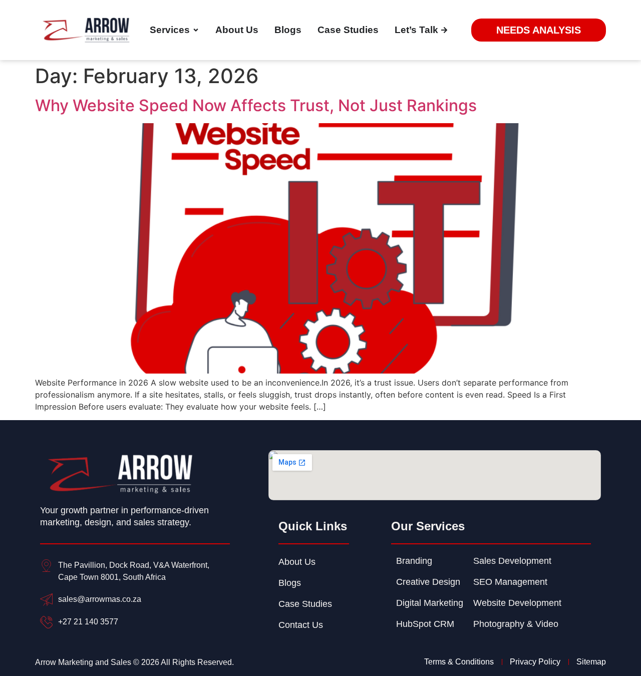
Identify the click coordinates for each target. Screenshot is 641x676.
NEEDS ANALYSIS (538, 30)
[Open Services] (195, 30)
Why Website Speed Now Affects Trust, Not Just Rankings (256, 105)
